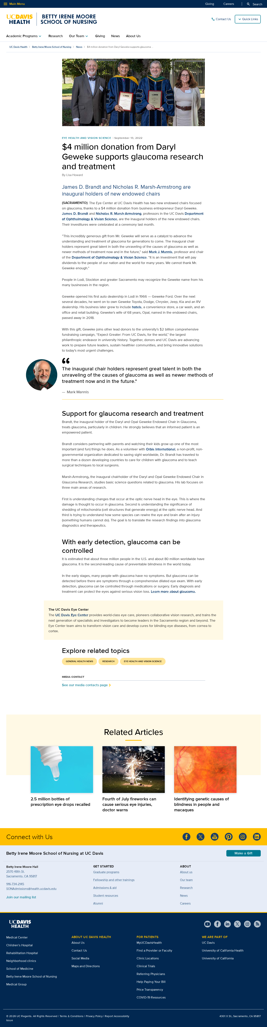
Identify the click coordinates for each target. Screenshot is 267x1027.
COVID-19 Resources (151, 997)
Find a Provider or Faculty (154, 950)
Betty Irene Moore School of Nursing (51, 47)
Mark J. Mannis (160, 251)
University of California (218, 958)
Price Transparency (150, 989)
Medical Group (16, 984)
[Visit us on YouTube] (207, 924)
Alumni (98, 903)
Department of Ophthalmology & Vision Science (109, 257)
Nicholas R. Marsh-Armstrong (118, 213)
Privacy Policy (94, 1016)
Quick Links (250, 19)
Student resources (105, 895)
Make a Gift (244, 853)
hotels (137, 307)
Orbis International (160, 449)
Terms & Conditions (72, 1016)
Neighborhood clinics (21, 961)
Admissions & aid (104, 887)
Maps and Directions (86, 966)
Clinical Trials (146, 966)
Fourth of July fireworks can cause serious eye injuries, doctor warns (129, 804)
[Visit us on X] (236, 924)
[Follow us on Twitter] (200, 837)
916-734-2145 (15, 884)
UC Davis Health (18, 47)
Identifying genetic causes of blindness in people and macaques (201, 804)
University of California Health (223, 950)
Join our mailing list (21, 897)
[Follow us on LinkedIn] (257, 837)
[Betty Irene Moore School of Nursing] (51, 19)
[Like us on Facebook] (186, 837)
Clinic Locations (148, 958)
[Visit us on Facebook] (216, 924)
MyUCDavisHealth (149, 942)
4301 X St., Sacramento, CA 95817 (240, 1016)
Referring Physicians (151, 974)
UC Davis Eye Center (71, 615)
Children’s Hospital (19, 945)
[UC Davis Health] (20, 924)
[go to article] (62, 769)
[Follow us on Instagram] (246, 924)
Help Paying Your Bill (151, 981)
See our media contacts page (85, 684)
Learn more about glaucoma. (173, 591)
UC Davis (208, 942)
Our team (186, 880)
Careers (228, 4)
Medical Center (17, 937)
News (115, 36)
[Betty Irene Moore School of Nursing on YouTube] (215, 837)
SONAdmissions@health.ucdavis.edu (31, 888)
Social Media (80, 958)
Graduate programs (106, 872)
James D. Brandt (75, 213)
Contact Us (221, 19)
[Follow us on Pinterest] (229, 837)
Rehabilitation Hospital (22, 953)
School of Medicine (19, 968)
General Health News (79, 661)
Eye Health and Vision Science (86, 138)
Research (55, 36)
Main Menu (14, 4)
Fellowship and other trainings (113, 880)
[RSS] (256, 924)
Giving (209, 4)
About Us (133, 36)
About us (186, 872)
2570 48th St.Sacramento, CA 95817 (21, 873)
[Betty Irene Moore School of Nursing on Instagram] (243, 837)
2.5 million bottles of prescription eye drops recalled (60, 801)
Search (254, 4)
